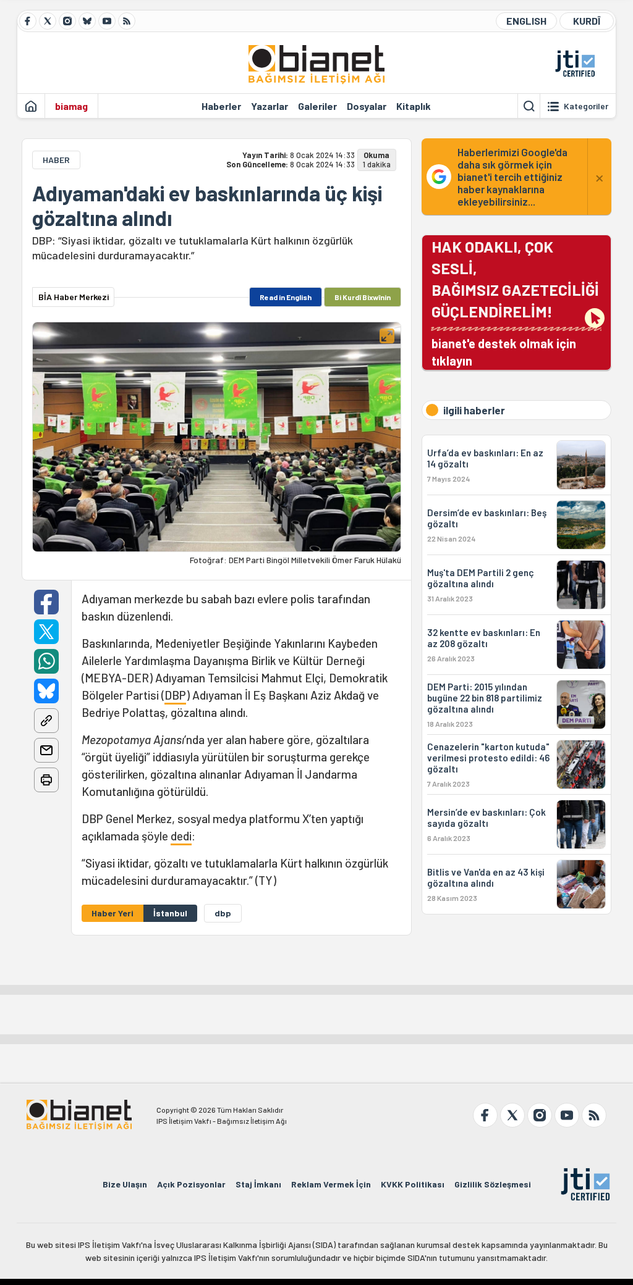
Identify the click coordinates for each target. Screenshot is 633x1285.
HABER (56, 159)
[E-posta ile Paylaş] (46, 750)
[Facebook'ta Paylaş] (46, 602)
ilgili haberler (474, 410)
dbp (223, 913)
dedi (181, 836)
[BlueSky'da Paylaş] (46, 691)
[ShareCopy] (46, 720)
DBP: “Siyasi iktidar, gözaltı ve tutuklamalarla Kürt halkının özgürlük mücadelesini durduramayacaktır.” (192, 247)
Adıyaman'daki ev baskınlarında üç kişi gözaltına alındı (207, 205)
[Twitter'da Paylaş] (46, 631)
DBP (175, 695)
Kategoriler (586, 106)
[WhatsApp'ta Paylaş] (46, 661)
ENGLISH (526, 21)
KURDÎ (586, 21)
